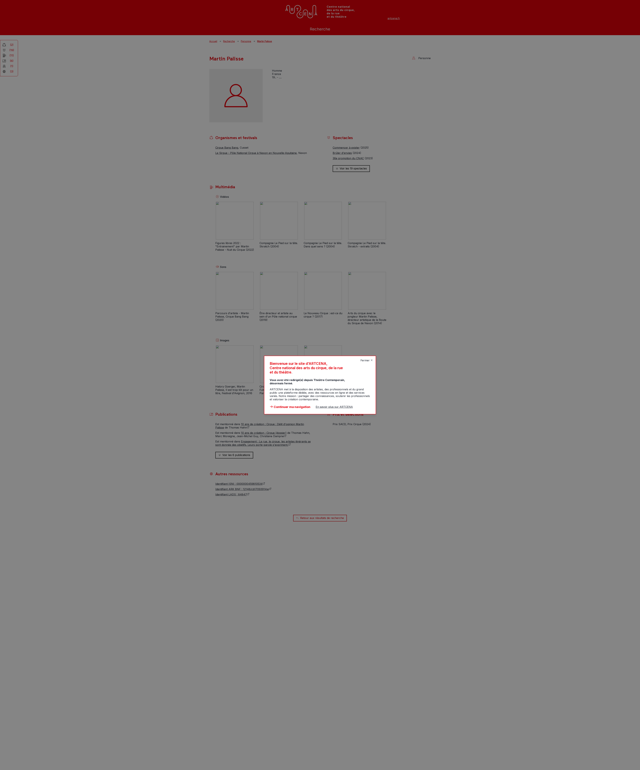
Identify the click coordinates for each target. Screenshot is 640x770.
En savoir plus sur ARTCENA (334, 406)
